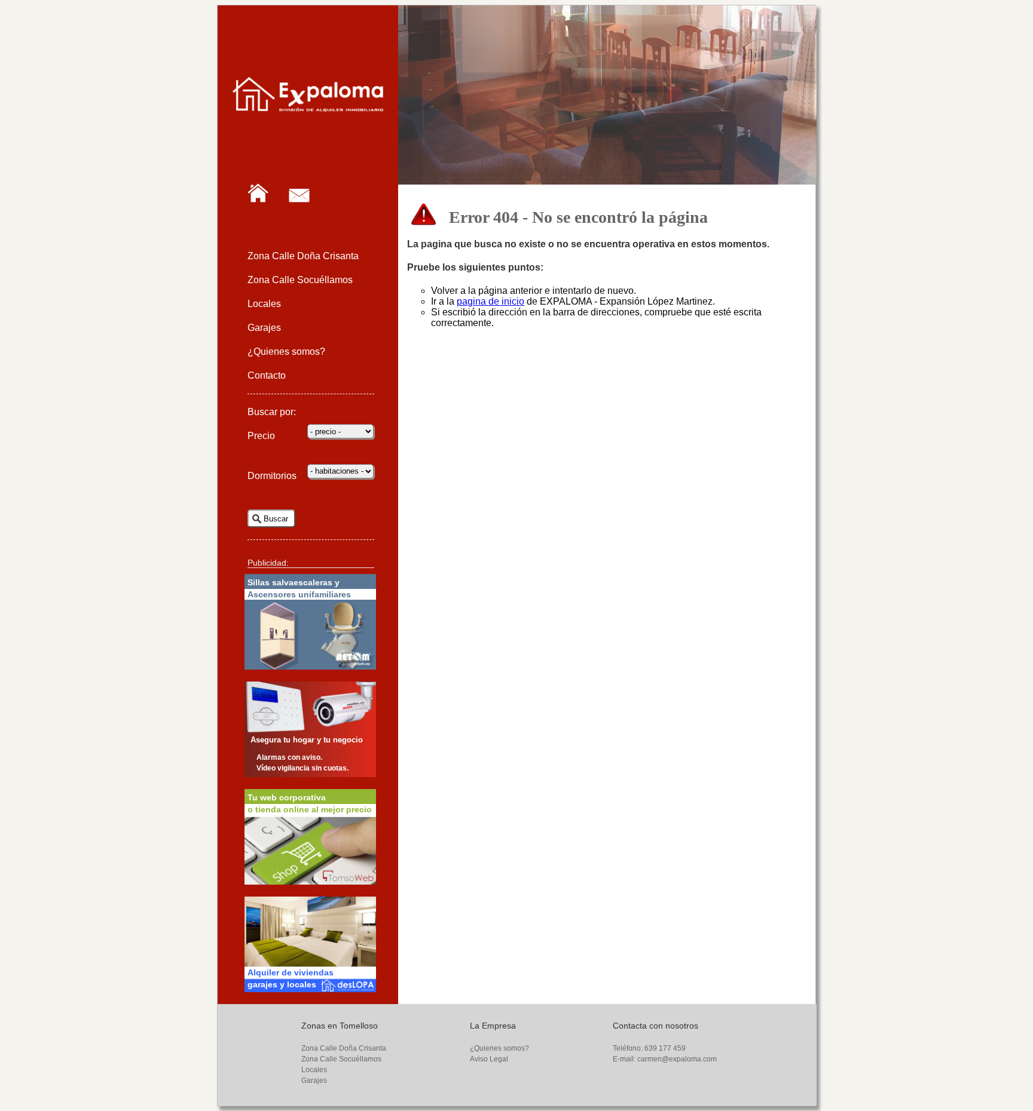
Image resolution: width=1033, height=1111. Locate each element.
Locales (264, 304)
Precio (261, 436)
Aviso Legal (489, 1059)
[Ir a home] (266, 229)
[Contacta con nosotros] (308, 229)
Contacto (266, 375)
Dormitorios (272, 476)
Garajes (264, 328)
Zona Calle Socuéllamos (300, 280)
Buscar (276, 518)
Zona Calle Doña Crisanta (303, 256)
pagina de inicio (490, 301)
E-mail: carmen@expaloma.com (665, 1059)
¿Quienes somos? (286, 351)
